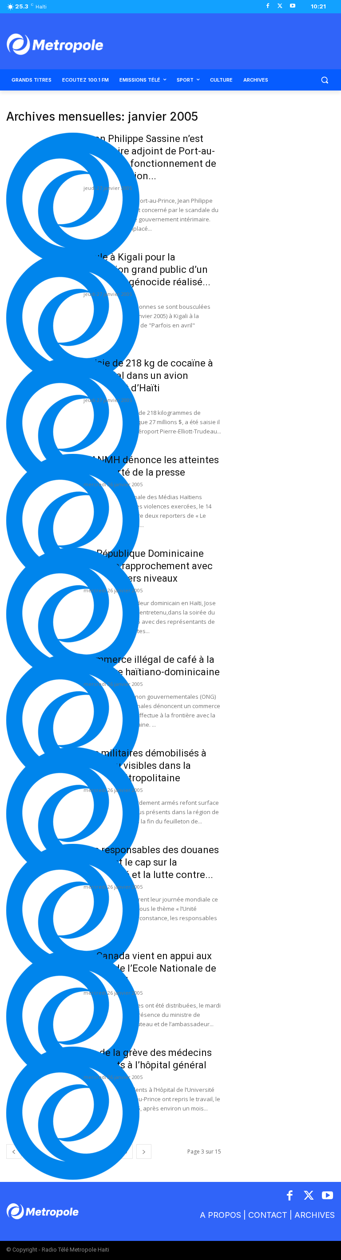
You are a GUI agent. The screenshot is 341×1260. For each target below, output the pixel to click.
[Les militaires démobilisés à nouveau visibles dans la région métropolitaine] (72, 813)
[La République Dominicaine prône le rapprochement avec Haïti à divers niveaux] (72, 614)
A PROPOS (220, 1215)
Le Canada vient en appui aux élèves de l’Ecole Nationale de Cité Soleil (149, 968)
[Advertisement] (284, 154)
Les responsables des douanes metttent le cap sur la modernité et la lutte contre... (151, 862)
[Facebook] (268, 6)
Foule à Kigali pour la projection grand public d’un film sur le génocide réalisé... (146, 269)
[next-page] (143, 1151)
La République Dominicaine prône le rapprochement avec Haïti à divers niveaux (148, 566)
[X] (280, 6)
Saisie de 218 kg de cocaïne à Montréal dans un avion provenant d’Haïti (148, 376)
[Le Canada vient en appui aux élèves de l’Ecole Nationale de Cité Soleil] (72, 1016)
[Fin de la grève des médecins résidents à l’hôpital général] (72, 1113)
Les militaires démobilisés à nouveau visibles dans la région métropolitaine (144, 766)
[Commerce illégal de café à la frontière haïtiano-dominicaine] (72, 720)
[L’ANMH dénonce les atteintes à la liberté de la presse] (72, 520)
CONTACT (267, 1215)
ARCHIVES (314, 1215)
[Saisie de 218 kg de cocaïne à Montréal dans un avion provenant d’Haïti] (72, 423)
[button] (324, 80)
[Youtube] (292, 6)
